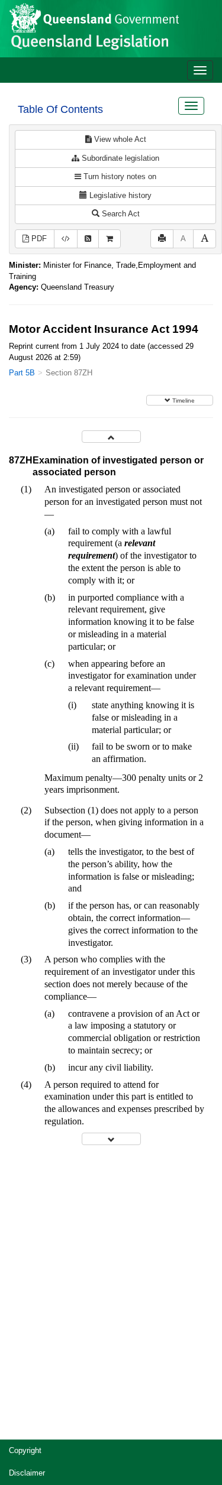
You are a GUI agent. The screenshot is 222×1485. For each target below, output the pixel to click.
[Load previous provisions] (111, 436)
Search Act (119, 213)
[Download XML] (66, 239)
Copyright (25, 1450)
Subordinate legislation (119, 158)
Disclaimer (27, 1472)
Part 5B (22, 372)
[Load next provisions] (111, 1139)
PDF (38, 238)
